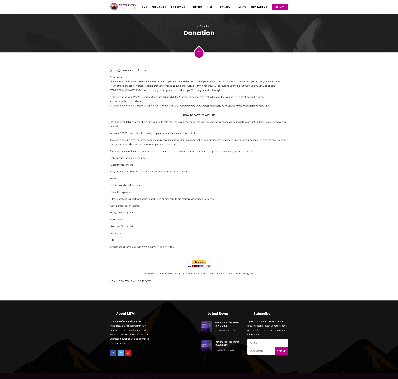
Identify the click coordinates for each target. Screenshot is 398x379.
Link (210, 7)
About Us (158, 7)
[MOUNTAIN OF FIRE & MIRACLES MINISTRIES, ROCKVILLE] (123, 7)
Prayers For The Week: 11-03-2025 (227, 343)
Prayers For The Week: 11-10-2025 (227, 324)
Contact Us (259, 7)
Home (143, 7)
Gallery (225, 7)
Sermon (197, 7)
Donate (279, 7)
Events (241, 7)
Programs (178, 7)
